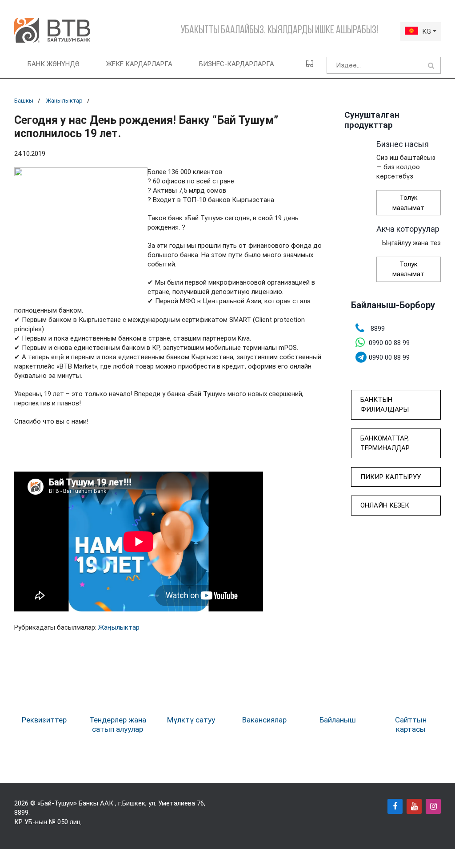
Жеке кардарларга (139, 64)
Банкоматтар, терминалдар (385, 443)
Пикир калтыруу (390, 477)
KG (427, 32)
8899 (21, 813)
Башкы (23, 100)
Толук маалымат (408, 203)
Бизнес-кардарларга (236, 64)
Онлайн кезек (384, 505)
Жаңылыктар (64, 100)
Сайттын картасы (411, 724)
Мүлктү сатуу (191, 719)
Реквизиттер (44, 719)
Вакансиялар (264, 719)
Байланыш (337, 719)
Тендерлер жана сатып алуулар (117, 724)
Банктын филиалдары (384, 405)
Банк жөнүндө (54, 64)
